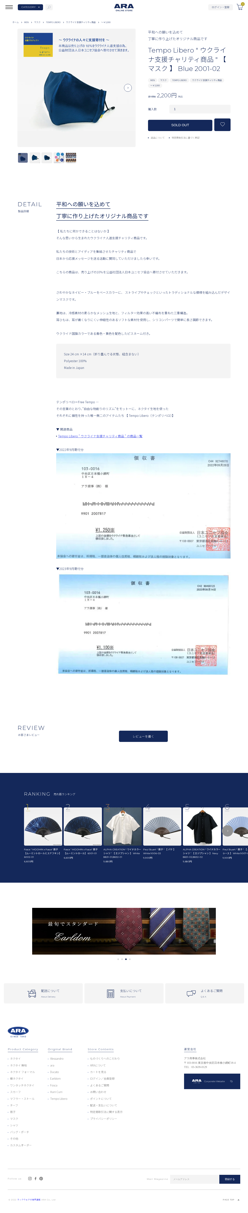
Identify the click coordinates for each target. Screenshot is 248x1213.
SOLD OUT (180, 125)
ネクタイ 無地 (18, 1065)
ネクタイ (15, 1058)
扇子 (13, 1112)
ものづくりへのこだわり (105, 1058)
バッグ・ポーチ (19, 1132)
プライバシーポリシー (103, 1119)
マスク (37, 22)
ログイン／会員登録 (102, 1078)
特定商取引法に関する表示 (106, 1112)
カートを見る (98, 1072)
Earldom (55, 1078)
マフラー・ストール (22, 1099)
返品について (158, 137)
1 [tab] (118, 959)
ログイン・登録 (220, 7)
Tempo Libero (58, 1099)
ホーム (15, 22)
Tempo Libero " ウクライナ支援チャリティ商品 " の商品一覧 (100, 436)
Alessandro (57, 1058)
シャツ (14, 1125)
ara (52, 1065)
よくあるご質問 (99, 1085)
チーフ (14, 1105)
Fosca (53, 1085)
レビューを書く (143, 736)
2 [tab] (122, 959)
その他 (14, 1138)
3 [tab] (126, 959)
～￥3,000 (106, 22)
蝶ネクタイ (16, 1078)
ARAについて (98, 1065)
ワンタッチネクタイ (22, 1085)
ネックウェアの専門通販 (29, 1199)
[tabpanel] (124, 931)
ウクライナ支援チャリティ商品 (81, 22)
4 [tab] (130, 959)
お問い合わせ (98, 1092)
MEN (26, 22)
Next (128, 91)
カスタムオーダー (21, 1145)
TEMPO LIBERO (53, 22)
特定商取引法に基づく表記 (186, 137)
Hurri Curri (56, 1092)
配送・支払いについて (103, 1105)
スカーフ (15, 1092)
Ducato (54, 1072)
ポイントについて (101, 1099)
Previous (25, 91)
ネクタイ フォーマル (22, 1072)
